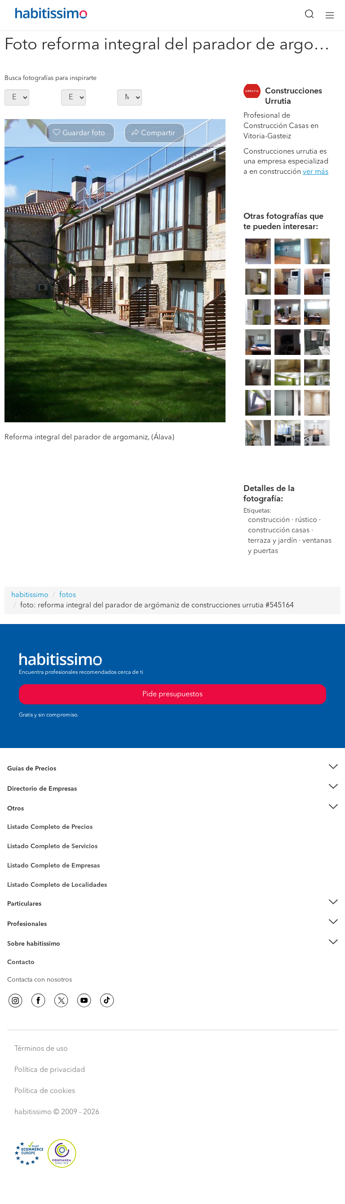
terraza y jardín (272, 540)
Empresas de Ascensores (43, 800)
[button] (172, 768)
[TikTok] (107, 1000)
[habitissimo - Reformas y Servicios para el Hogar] (40, 15)
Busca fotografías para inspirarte (50, 78)
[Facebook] (38, 1000)
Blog (14, 819)
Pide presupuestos (172, 1189)
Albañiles (20, 871)
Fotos (15, 837)
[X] (61, 1000)
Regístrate (21, 924)
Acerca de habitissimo (39, 955)
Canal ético (23, 964)
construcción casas (279, 530)
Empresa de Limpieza (38, 809)
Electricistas (23, 862)
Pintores (19, 853)
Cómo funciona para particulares (54, 915)
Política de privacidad (49, 1070)
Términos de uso (41, 1049)
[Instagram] (15, 1000)
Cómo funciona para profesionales (57, 935)
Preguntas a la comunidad (44, 828)
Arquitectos (23, 880)
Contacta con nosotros (39, 980)
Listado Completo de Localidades (57, 885)
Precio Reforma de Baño (42, 779)
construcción (269, 520)
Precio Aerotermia (33, 788)
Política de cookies (44, 1091)
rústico (306, 520)
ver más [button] (315, 172)
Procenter (21, 846)
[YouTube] (84, 1000)
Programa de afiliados (38, 972)
